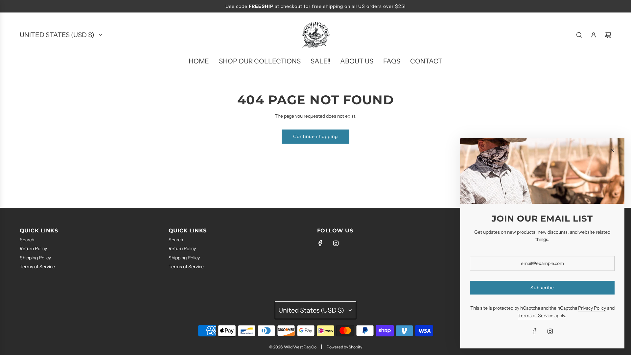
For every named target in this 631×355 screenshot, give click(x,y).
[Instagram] (336, 243)
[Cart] (608, 35)
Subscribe (542, 288)
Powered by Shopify (344, 346)
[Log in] (593, 35)
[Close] (612, 150)
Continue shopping (315, 136)
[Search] (579, 35)
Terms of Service (535, 316)
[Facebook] (320, 243)
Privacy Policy (592, 308)
